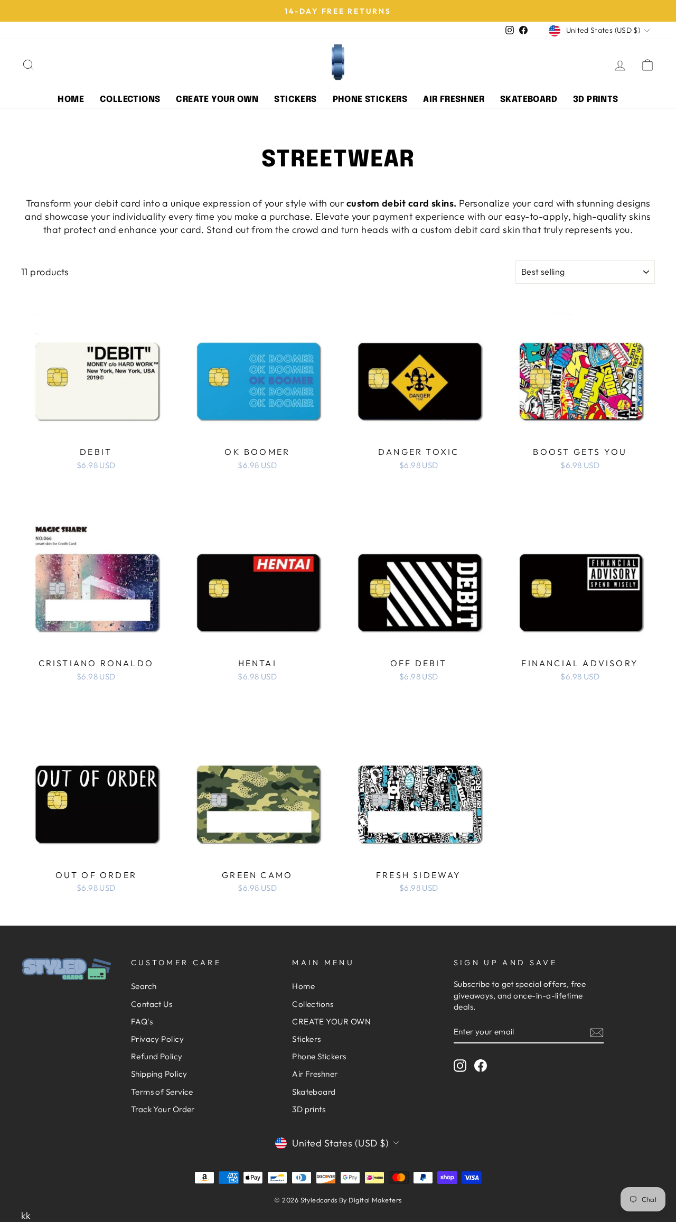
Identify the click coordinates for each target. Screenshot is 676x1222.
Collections (130, 99)
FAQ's (142, 1021)
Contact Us (152, 1004)
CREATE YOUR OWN (217, 99)
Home (71, 99)
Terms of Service (162, 1092)
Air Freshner (453, 99)
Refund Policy (157, 1056)
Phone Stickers (370, 99)
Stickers (295, 99)
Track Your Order (163, 1109)
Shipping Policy (159, 1074)
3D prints (595, 99)
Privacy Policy (157, 1039)
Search (144, 986)
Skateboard (528, 99)
